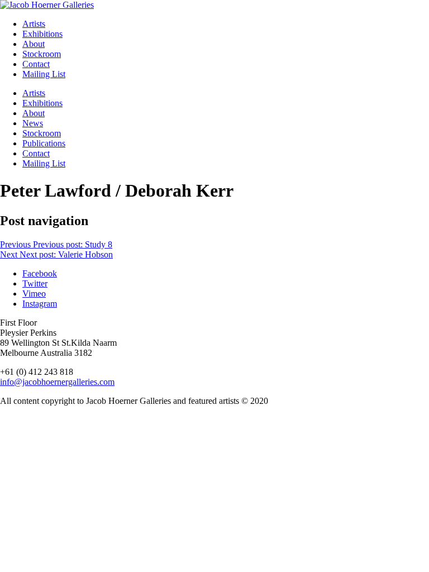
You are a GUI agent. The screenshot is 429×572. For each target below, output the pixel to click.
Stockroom (41, 54)
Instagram (39, 303)
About (33, 44)
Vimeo (34, 293)
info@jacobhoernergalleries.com (57, 382)
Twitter (34, 283)
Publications (43, 143)
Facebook (39, 273)
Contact (36, 64)
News (32, 123)
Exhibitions (42, 34)
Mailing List (43, 74)
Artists (33, 23)
